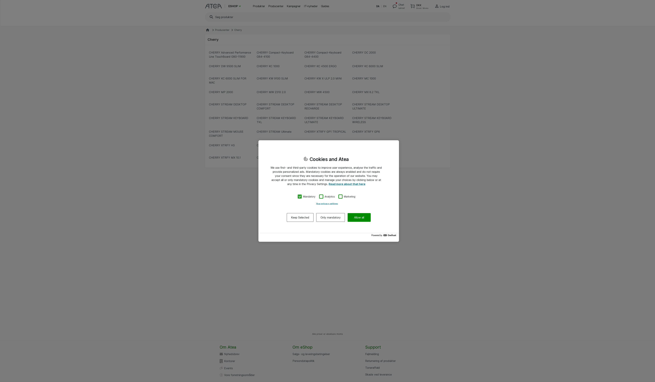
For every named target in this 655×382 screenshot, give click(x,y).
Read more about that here (347, 184)
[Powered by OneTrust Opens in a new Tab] (384, 236)
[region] (328, 191)
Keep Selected (300, 217)
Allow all (359, 217)
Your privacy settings (327, 203)
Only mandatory (331, 217)
